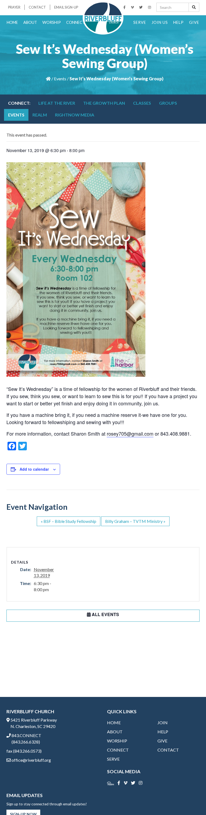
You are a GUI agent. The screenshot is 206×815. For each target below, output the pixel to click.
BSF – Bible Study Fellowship (68, 521)
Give (194, 22)
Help (178, 22)
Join (162, 722)
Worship (51, 22)
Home (12, 22)
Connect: (19, 102)
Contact (37, 7)
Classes (142, 102)
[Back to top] (191, 800)
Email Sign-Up (66, 7)
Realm (39, 114)
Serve (139, 22)
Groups (168, 102)
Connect (75, 22)
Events (60, 78)
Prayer (14, 7)
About (30, 22)
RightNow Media (74, 114)
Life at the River (56, 102)
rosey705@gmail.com (130, 433)
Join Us (160, 22)
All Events (105, 614)
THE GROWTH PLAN (104, 102)
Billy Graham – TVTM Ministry (135, 521)
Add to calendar (34, 469)
